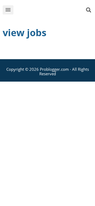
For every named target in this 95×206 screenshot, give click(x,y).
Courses (16, 86)
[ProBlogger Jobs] (51, 11)
